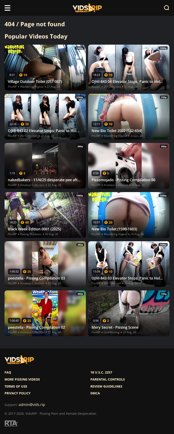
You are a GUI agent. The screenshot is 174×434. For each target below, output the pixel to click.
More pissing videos (22, 379)
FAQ (8, 372)
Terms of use (16, 386)
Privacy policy (18, 393)
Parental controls (107, 379)
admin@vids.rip (32, 404)
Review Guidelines (106, 386)
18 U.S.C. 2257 (101, 372)
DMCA (95, 393)
